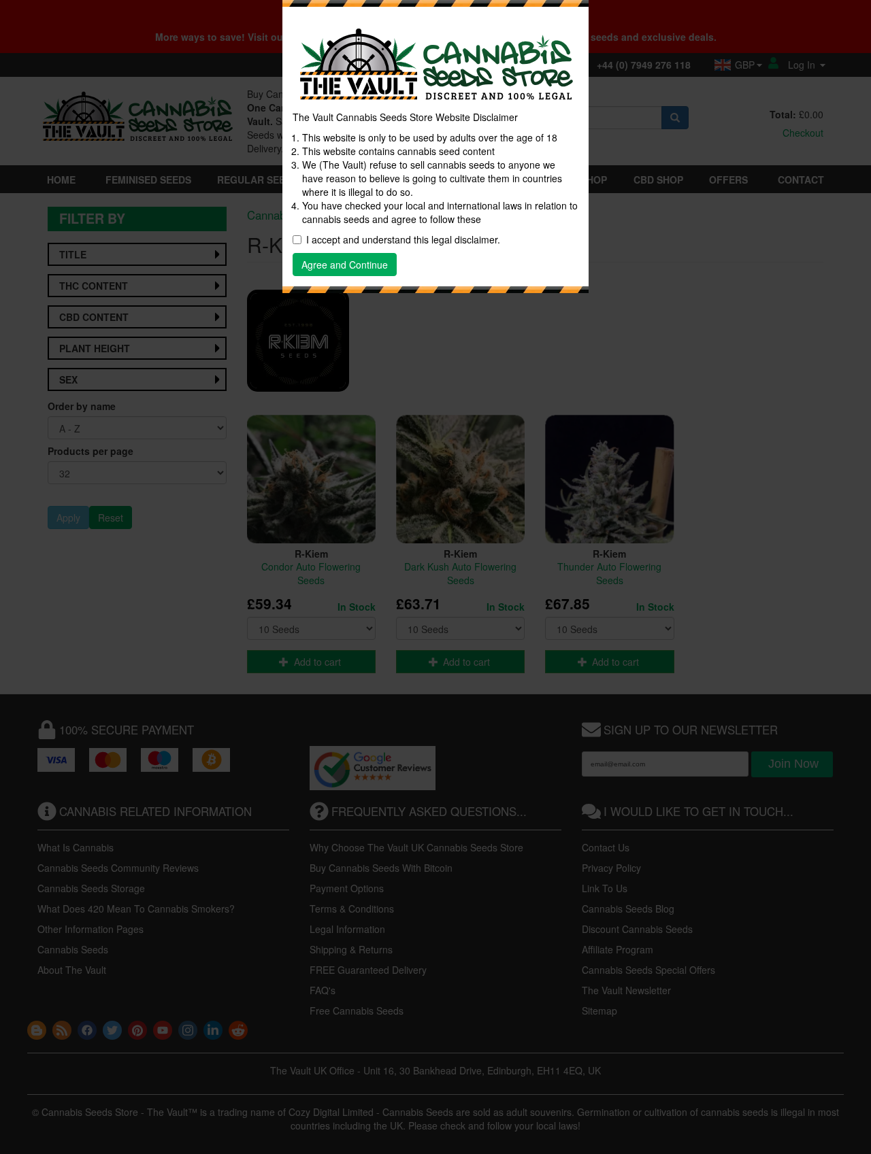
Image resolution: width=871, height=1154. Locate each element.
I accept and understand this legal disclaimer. (403, 239)
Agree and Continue (344, 264)
